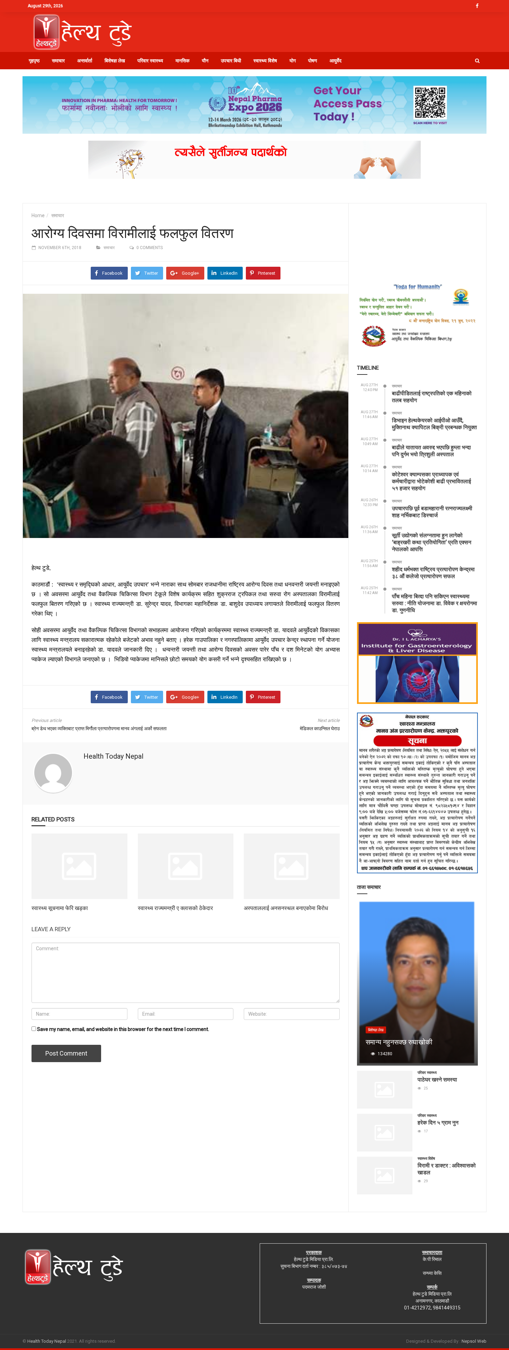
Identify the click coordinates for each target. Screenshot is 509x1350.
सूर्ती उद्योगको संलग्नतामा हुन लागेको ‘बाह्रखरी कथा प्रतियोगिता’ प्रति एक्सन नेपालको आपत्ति (431, 542)
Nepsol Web (474, 1341)
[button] (477, 60)
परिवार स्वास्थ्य (150, 60)
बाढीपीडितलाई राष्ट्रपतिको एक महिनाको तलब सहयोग (432, 396)
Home (38, 215)
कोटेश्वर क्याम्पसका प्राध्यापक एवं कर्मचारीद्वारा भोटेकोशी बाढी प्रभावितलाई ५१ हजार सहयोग (431, 481)
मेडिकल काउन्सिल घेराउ (320, 728)
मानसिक (182, 60)
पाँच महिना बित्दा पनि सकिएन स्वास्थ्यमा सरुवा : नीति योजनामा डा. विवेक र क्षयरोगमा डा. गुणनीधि (434, 603)
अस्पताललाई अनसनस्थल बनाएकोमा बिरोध (286, 907)
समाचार (58, 60)
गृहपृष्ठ (34, 60)
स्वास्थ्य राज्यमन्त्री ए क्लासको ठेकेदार (175, 907)
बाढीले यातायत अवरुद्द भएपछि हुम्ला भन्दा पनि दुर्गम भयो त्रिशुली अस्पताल (431, 450)
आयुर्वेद (335, 60)
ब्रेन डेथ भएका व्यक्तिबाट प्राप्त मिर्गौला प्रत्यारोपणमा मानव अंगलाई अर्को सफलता (99, 728)
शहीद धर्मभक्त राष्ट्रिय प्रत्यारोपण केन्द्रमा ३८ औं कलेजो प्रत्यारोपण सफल (433, 572)
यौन (205, 60)
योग (292, 60)
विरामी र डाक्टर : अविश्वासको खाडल (447, 1169)
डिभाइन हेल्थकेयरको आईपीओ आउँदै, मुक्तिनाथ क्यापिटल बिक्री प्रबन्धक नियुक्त (434, 423)
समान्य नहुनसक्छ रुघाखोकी (399, 1041)
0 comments (149, 247)
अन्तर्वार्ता (84, 60)
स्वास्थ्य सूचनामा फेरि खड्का (60, 907)
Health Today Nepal (113, 756)
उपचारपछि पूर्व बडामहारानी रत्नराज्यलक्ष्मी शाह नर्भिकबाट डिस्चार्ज (432, 511)
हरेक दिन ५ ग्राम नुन (438, 1122)
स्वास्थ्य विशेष (265, 60)
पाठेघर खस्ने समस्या (437, 1079)
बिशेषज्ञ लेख (115, 60)
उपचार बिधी (231, 60)
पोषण (312, 60)
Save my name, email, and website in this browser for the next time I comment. (123, 1029)
